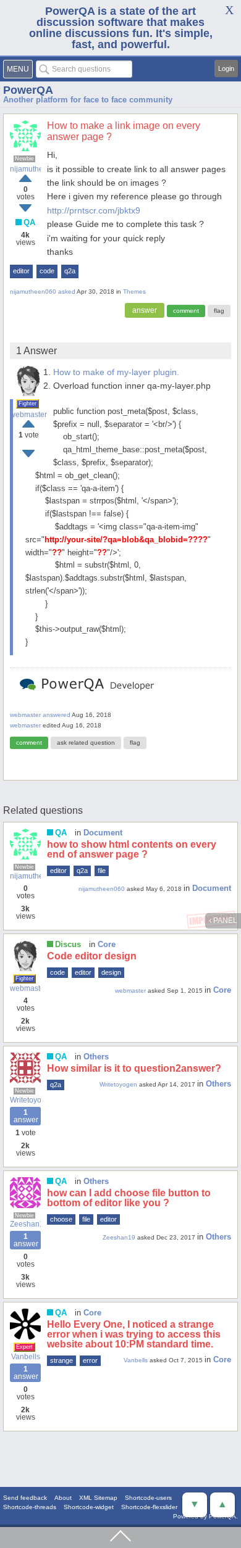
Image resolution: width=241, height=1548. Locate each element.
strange (61, 1360)
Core (107, 944)
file (102, 870)
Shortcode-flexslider (149, 1507)
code (47, 271)
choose (61, 1219)
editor (21, 271)
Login (226, 68)
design (111, 972)
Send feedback (25, 1497)
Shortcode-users (148, 1497)
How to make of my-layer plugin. (116, 372)
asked (66, 291)
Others (96, 1056)
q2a (69, 271)
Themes (134, 291)
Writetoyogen (25, 1100)
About (63, 1497)
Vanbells (25, 1356)
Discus (68, 944)
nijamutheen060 (25, 169)
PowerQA (28, 90)
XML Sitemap (98, 1497)
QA (29, 222)
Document (102, 832)
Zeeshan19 (25, 1224)
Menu (18, 69)
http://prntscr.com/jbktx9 (93, 210)
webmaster (28, 414)
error (90, 1360)
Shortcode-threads (29, 1507)
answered (56, 714)
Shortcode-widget (89, 1507)
